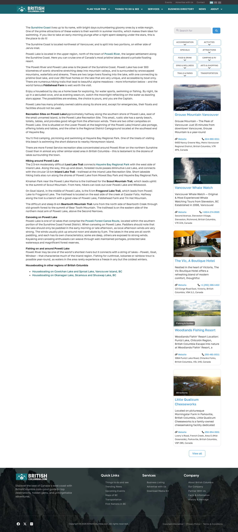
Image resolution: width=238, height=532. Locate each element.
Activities (209, 42)
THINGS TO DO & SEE (127, 9)
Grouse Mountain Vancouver (197, 114)
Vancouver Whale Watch (194, 187)
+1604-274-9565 (210, 212)
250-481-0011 (212, 354)
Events (168, 2)
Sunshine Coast (41, 27)
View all (197, 453)
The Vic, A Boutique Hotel (195, 261)
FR (215, 2)
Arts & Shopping (209, 65)
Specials (185, 50)
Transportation (209, 73)
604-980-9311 (212, 139)
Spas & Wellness (185, 65)
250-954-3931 (212, 432)
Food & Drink (185, 57)
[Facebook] (18, 524)
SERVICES (153, 9)
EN (211, 2)
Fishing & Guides (184, 323)
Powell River (112, 53)
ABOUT (215, 9)
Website (182, 139)
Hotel (179, 254)
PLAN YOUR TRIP (96, 9)
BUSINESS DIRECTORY (181, 9)
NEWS (202, 9)
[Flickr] (31, 524)
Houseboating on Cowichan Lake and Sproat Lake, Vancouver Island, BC (77, 271)
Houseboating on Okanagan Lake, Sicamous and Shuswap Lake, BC (74, 275)
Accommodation (184, 42)
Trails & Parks (185, 73)
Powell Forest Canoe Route (102, 220)
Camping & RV (209, 57)
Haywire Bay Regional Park (112, 164)
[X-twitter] (25, 524)
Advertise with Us (184, 2)
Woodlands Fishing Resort (195, 330)
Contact (201, 2)
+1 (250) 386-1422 (210, 285)
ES (219, 2)
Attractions (209, 50)
